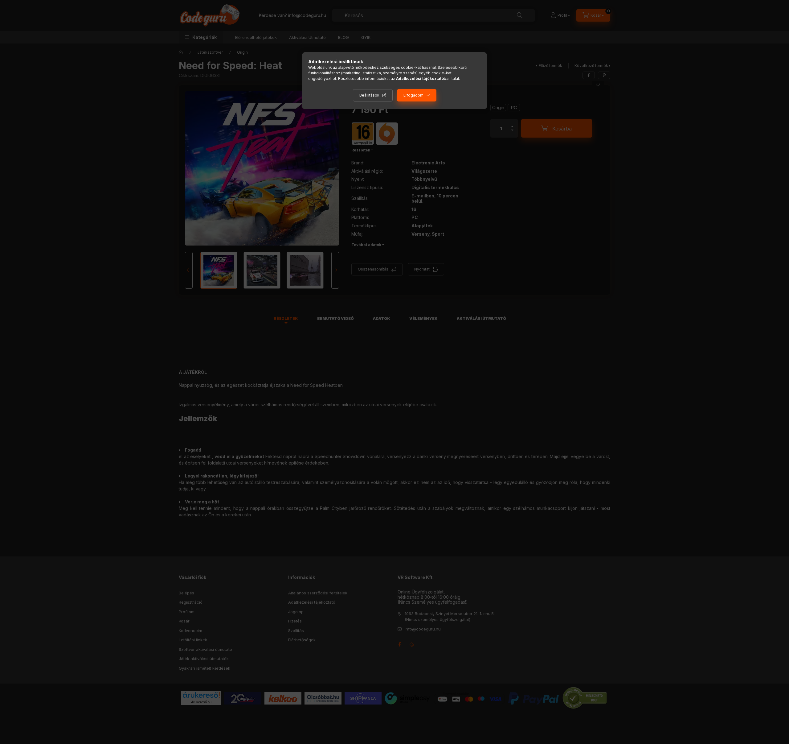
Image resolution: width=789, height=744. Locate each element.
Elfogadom (413, 95)
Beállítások (369, 95)
